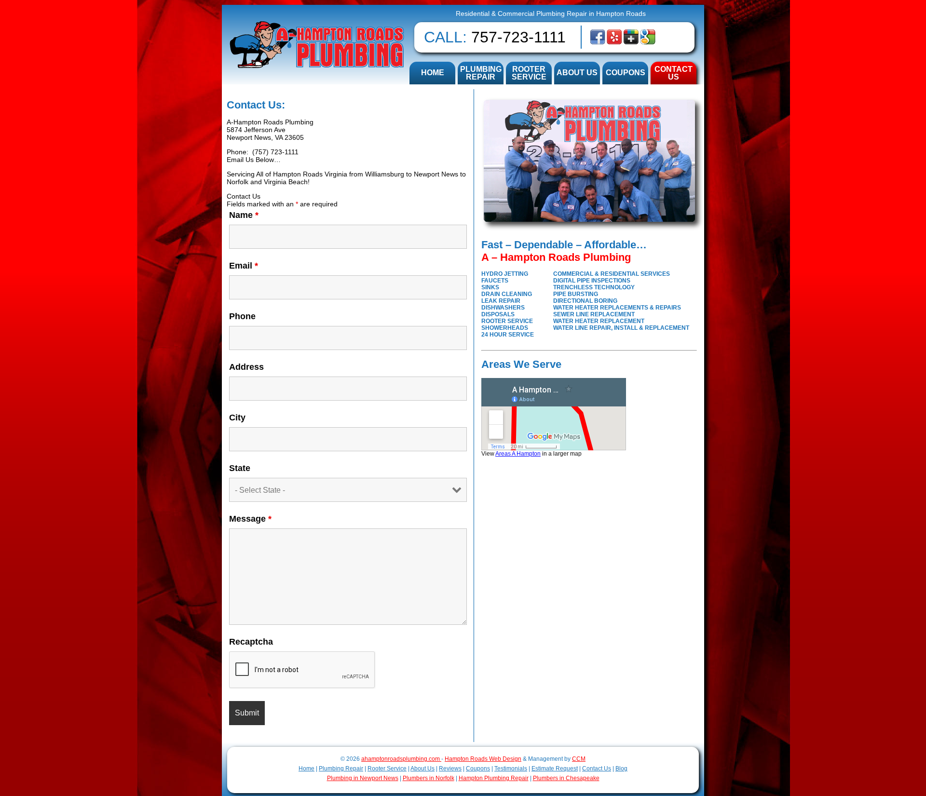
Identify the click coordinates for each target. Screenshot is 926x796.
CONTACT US (673, 73)
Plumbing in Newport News (362, 778)
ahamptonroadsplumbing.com (401, 759)
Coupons (478, 768)
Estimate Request (554, 768)
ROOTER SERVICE (529, 73)
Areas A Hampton (518, 453)
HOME (432, 73)
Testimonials (510, 768)
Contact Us (596, 768)
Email (243, 265)
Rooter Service (387, 768)
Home (306, 768)
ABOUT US (577, 73)
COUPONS (625, 73)
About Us (422, 768)
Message (250, 519)
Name (244, 215)
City (237, 417)
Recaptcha (251, 642)
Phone (242, 316)
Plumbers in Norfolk (428, 778)
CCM (579, 759)
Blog (621, 768)
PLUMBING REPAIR (481, 73)
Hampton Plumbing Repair (494, 778)
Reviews (450, 768)
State (239, 468)
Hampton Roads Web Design (483, 759)
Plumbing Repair (341, 768)
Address (246, 367)
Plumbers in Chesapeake (566, 778)
